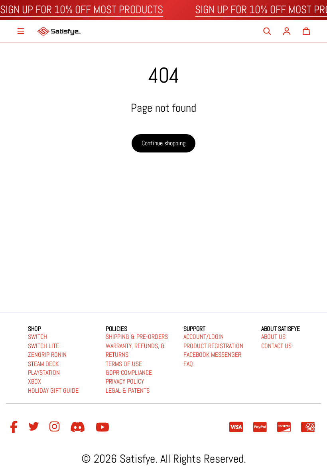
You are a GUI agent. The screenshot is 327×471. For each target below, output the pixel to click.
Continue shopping (163, 143)
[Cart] (306, 31)
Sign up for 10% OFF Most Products (81, 9)
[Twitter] (34, 427)
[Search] (267, 31)
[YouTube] (104, 427)
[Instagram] (55, 427)
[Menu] (21, 31)
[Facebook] (15, 427)
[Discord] (79, 427)
